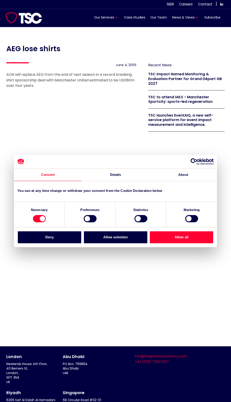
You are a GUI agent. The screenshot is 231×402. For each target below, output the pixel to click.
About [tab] (183, 174)
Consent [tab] (48, 174)
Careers (186, 4)
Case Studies (134, 17)
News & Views (183, 17)
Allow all (181, 237)
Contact (205, 4)
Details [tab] (115, 174)
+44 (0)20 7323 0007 (152, 361)
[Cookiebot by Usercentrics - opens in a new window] (194, 161)
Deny (49, 237)
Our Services (104, 17)
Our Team (158, 17)
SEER (170, 4)
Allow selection (115, 237)
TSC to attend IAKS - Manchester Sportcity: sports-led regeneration (180, 99)
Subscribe (212, 17)
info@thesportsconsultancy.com (161, 356)
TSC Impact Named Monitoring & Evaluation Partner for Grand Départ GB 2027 (185, 78)
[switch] (90, 218)
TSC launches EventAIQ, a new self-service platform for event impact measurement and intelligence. (180, 120)
